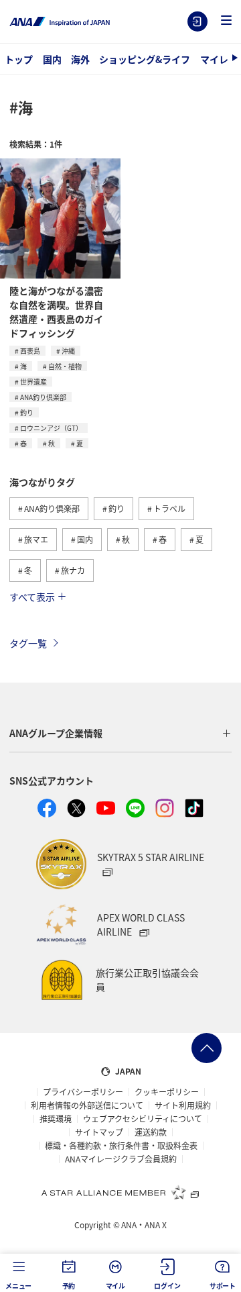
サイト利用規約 (183, 1105)
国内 (52, 59)
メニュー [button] (18, 1286)
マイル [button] (115, 1286)
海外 (80, 59)
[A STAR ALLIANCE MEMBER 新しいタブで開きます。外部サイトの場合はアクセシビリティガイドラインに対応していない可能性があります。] (120, 1192)
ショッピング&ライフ (144, 59)
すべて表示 (32, 596)
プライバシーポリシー (83, 1092)
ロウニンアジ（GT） (51, 428)
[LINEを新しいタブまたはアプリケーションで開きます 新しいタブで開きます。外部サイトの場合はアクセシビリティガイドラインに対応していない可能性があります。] (135, 808)
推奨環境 (55, 1119)
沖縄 (68, 351)
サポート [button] (223, 1286)
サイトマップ (99, 1132)
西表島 (30, 351)
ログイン (197, 21)
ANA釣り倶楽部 (43, 397)
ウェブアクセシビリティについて (142, 1119)
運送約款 (151, 1132)
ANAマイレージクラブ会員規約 (121, 1159)
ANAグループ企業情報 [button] (55, 733)
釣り (26, 412)
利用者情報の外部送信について (87, 1105)
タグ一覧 (28, 643)
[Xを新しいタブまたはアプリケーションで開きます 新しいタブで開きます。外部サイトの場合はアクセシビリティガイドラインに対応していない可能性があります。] (76, 808)
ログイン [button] (167, 1286)
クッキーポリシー (167, 1092)
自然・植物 (65, 366)
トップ (19, 59)
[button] (226, 21)
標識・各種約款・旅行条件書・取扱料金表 (121, 1146)
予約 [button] (69, 1286)
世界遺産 (33, 382)
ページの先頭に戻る (206, 1048)
